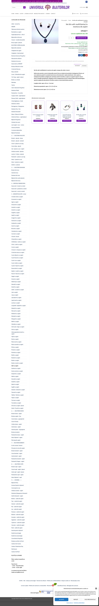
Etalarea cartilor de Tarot (17, 541)
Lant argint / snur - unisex (17, 125)
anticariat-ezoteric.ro (42, 2)
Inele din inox (14, 172)
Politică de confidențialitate (79, 602)
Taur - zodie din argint (16, 501)
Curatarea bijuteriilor (16, 130)
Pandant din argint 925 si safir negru (52, 115)
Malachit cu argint (15, 308)
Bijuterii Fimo (14, 482)
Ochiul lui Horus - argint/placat (19, 117)
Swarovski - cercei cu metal (18, 191)
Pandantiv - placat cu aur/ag (18, 156)
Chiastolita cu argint (16, 239)
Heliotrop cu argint (16, 281)
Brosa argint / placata (16, 42)
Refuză (76, 599)
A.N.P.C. (21, 580)
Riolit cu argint (15, 355)
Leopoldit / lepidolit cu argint (18, 305)
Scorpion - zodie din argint (17, 517)
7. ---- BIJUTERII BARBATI (17, 442)
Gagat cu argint (15, 276)
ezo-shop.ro (35, 2)
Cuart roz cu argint (16, 260)
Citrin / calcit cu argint (16, 244)
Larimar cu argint (15, 303)
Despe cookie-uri (70, 602)
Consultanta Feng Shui (17, 538)
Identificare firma (62, 585)
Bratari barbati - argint (17, 450)
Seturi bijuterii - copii (16, 477)
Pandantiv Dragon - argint (17, 461)
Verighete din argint (16, 50)
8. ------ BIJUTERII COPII (17, 464)
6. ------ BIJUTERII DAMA (17, 411)
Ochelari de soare (15, 122)
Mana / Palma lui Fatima (17, 114)
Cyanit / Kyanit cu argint (17, 265)
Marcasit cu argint (15, 311)
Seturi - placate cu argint (17, 162)
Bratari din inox (15, 170)
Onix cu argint (14, 329)
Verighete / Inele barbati (17, 53)
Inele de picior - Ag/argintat (18, 429)
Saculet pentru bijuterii (17, 530)
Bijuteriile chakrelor (16, 47)
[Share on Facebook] (79, 55)
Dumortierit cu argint (16, 268)
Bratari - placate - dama (17, 138)
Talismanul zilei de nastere (17, 29)
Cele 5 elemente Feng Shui (17, 87)
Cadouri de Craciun (16, 543)
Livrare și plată (28, 13)
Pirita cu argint (15, 347)
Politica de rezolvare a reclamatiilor (37, 585)
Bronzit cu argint (15, 228)
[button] (96, 588)
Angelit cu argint (15, 212)
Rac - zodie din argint (16, 506)
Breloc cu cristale (15, 79)
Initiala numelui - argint (17, 490)
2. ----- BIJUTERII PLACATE (18, 135)
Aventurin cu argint (16, 220)
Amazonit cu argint (16, 204)
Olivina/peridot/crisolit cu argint (17, 332)
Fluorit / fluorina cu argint (17, 273)
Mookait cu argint (15, 316)
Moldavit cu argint (16, 313)
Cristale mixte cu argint (17, 196)
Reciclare (49, 585)
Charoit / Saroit (15, 236)
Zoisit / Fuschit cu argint (17, 408)
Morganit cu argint (16, 319)
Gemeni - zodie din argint (17, 504)
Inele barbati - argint (16, 456)
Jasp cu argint (14, 295)
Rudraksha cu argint (16, 32)
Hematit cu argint (15, 284)
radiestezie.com (64, 2)
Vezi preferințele (90, 599)
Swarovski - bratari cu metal (18, 186)
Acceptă (61, 599)
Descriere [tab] (77, 65)
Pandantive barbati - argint (18, 458)
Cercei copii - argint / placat (18, 469)
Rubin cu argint (15, 360)
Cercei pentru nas (15, 488)
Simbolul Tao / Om (15, 109)
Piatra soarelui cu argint (17, 344)
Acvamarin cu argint (16, 199)
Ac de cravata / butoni (16, 445)
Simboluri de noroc (16, 61)
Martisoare (14, 549)
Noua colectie (14, 71)
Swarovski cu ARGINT (16, 63)
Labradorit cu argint (16, 297)
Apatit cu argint (15, 215)
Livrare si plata (24, 585)
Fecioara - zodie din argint (17, 512)
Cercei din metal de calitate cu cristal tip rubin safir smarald (66, 116)
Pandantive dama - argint (17, 434)
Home (12, 13)
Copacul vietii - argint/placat (18, 95)
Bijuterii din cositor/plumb (17, 178)
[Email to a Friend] (84, 55)
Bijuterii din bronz (15, 180)
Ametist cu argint (15, 207)
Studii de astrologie (16, 533)
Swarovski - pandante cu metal (18, 188)
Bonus (17, 13)
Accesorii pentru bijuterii (17, 485)
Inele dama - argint (16, 426)
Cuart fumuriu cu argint (17, 257)
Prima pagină (64, 20)
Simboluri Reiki (15, 90)
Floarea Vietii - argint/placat (18, 98)
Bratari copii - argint (16, 466)
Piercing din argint (15, 440)
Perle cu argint (15, 339)
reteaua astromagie (31, 580)
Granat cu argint (15, 279)
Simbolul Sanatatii (15, 111)
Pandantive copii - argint (17, 474)
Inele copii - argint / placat (17, 472)
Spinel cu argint (15, 384)
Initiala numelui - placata (17, 151)
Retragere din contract (72, 585)
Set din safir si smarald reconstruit (81, 115)
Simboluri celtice (15, 103)
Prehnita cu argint (15, 352)
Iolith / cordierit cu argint (17, 289)
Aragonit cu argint (15, 218)
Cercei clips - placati (16, 146)
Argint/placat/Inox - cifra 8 (17, 34)
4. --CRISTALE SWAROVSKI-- (18, 183)
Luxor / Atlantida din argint (18, 74)
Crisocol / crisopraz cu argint (18, 249)
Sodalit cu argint (15, 381)
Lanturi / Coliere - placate (17, 154)
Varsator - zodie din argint (17, 525)
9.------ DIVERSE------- (16, 480)
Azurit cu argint (15, 226)
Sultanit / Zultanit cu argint (18, 389)
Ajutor (21, 13)
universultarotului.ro (57, 2)
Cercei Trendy (14, 421)
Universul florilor (15, 127)
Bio (24, 580)
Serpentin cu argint (16, 373)
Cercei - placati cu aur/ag (17, 143)
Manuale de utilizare (16, 58)
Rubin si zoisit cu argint (17, 363)
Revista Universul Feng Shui (18, 55)
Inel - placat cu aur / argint (17, 148)
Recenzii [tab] (84, 65)
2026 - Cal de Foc (15, 24)
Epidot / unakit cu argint (17, 271)
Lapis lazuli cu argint (16, 300)
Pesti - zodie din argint (16, 527)
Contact (53, 13)
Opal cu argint (14, 336)
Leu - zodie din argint (16, 509)
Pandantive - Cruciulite (17, 93)
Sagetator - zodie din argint (18, 519)
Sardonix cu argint (15, 368)
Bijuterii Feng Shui (15, 119)
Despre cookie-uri (65, 580)
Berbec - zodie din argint (17, 498)
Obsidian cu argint (16, 324)
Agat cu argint (14, 202)
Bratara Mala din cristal (17, 66)
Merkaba (13, 82)
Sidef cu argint (14, 376)
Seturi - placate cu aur (16, 159)
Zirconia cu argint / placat (17, 405)
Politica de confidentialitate (54, 580)
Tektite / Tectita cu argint (17, 395)
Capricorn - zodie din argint (18, 522)
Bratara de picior (15, 432)
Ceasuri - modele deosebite (18, 39)
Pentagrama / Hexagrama (17, 106)
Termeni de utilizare (41, 580)
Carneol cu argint (15, 233)
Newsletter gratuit (39, 13)
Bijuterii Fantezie (15, 132)
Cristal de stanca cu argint (17, 252)
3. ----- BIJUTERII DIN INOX (18, 167)
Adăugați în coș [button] (38, 120)
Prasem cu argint (15, 349)
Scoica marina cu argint (17, 371)
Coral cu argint (15, 247)
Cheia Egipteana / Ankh (17, 101)
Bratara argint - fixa (16, 416)
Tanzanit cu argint (15, 392)
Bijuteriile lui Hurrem (16, 37)
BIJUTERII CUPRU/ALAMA (18, 45)
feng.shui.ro (14, 2)
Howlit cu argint (15, 287)
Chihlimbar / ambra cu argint (18, 241)
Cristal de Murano (15, 69)
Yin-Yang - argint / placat (17, 77)
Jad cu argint (14, 292)
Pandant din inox (15, 175)
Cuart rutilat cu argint (16, 263)
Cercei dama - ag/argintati (17, 419)
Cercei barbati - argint (16, 453)
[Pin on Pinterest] (86, 55)
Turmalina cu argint (16, 403)
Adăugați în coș (81, 37)
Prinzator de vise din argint (18, 448)
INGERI (13, 26)
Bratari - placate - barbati (17, 140)
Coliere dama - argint (16, 424)
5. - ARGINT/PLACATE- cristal (18, 194)
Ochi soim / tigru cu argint (17, 326)
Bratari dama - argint (16, 413)
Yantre (13, 85)
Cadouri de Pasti (15, 551)
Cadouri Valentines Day (17, 546)
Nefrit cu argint (15, 321)
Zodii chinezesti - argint (17, 496)
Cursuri (48, 13)
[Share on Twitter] (82, 55)
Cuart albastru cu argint (17, 255)
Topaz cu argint (15, 397)
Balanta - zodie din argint (17, 514)
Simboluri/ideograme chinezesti (19, 493)
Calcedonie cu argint (16, 231)
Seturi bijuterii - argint (16, 437)
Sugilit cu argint (15, 387)
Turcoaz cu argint (15, 400)
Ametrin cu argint (15, 210)
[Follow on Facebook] (86, 2)
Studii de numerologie (16, 535)
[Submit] (24, 7)
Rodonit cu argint (15, 357)
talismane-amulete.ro (29, 2)
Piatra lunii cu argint (16, 341)
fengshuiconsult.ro (49, 2)
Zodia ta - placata (15, 164)
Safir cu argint (14, 365)
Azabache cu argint (16, 223)
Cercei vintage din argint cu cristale (38, 115)
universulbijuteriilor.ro (21, 2)
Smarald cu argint (15, 379)
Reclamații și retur (75, 580)
